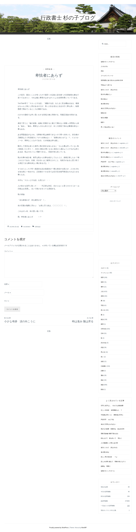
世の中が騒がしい (106, 94)
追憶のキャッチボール (108, 62)
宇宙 (102, 305)
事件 (102, 287)
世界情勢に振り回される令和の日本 (112, 80)
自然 (102, 361)
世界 (102, 277)
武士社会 (103, 343)
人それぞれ (104, 66)
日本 (102, 333)
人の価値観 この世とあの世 (109, 443)
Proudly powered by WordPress (59, 527)
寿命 (102, 71)
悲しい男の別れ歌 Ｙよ (109, 457)
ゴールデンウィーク (107, 75)
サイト (6, 301)
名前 (6, 284)
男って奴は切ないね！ (108, 127)
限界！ (103, 122)
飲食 (102, 389)
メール (7, 292)
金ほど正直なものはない (108, 108)
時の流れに (104, 99)
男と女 (103, 352)
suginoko (26, 226)
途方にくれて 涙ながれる (109, 90)
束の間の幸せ (105, 104)
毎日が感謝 (104, 117)
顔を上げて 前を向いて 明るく (111, 438)
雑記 (102, 380)
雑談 (102, 385)
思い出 (103, 310)
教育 (102, 324)
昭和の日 (103, 113)
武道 (102, 347)
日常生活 (48, 69)
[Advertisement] (49, 51)
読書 (102, 371)
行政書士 (103, 366)
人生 (102, 291)
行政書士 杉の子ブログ (68, 17)
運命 (102, 375)
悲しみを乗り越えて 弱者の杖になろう (113, 461)
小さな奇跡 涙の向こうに (19, 320)
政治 (102, 319)
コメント (8, 251)
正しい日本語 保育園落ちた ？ (111, 410)
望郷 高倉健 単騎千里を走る (109, 433)
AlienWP (83, 527)
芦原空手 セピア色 (107, 162)
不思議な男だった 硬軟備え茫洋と (112, 415)
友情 (102, 296)
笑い (102, 357)
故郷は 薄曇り (105, 466)
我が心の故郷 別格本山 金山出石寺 (112, 429)
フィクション (105, 273)
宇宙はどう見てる (106, 85)
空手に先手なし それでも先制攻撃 (112, 405)
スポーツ (103, 268)
